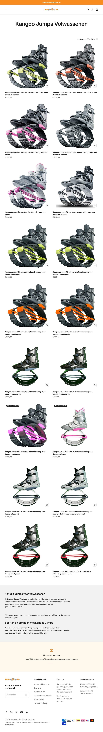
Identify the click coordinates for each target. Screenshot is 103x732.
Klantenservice (39, 692)
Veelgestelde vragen (41, 684)
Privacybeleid (39, 699)
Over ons (37, 688)
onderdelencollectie (18, 633)
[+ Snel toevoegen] (47, 85)
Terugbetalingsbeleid (41, 722)
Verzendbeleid (9, 724)
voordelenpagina (11, 618)
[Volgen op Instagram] (11, 712)
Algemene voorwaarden (43, 695)
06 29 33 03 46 (89, 684)
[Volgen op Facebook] (6, 712)
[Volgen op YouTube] (21, 712)
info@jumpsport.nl (91, 687)
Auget (33, 719)
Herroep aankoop (40, 703)
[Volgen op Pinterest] (16, 712)
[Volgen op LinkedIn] (26, 712)
